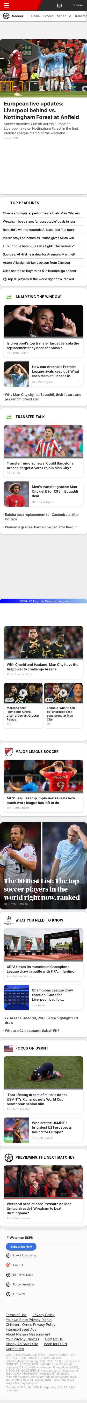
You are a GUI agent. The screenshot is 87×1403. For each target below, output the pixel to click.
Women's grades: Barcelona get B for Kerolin (41, 527)
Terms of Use (16, 1315)
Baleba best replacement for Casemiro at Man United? (42, 516)
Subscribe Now (21, 1246)
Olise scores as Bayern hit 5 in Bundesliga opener (39, 271)
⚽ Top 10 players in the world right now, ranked (38, 279)
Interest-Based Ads (21, 1329)
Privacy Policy (43, 1315)
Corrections (15, 1349)
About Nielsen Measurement (28, 1334)
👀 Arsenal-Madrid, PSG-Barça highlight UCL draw (42, 1020)
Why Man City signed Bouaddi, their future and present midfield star (43, 396)
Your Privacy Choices (22, 1339)
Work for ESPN (55, 1344)
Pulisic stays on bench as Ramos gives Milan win (38, 238)
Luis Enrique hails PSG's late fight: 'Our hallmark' (38, 246)
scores (78, 5)
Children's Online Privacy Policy (30, 1324)
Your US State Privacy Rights (28, 1320)
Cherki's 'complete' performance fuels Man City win (41, 213)
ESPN (26, 5)
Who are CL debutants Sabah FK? (32, 1030)
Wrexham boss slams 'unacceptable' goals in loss (39, 221)
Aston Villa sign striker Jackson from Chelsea (36, 262)
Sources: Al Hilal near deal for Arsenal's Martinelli (39, 254)
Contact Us (54, 1339)
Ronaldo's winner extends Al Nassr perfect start (38, 230)
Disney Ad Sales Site (22, 1344)
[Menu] (6, 5)
